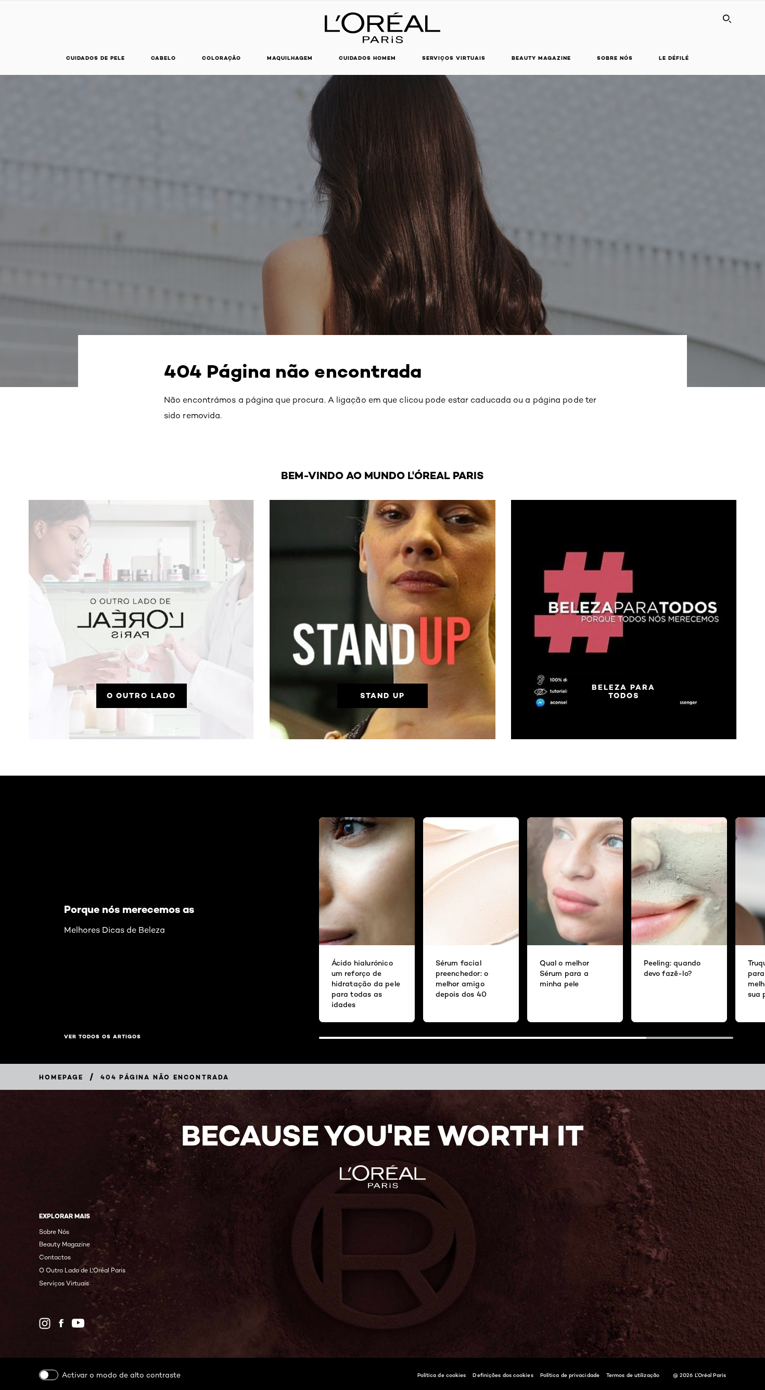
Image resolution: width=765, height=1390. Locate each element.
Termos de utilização (632, 1375)
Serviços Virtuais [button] (454, 58)
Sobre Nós (54, 1231)
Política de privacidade (570, 1375)
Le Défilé (674, 58)
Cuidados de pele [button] (95, 58)
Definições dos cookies (503, 1375)
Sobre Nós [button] (615, 58)
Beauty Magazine (541, 58)
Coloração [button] (221, 58)
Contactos (55, 1257)
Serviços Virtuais (64, 1283)
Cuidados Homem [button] (367, 58)
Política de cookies (441, 1375)
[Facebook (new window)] (61, 1323)
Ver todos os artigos (102, 1037)
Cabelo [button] (163, 58)
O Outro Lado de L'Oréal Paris (82, 1270)
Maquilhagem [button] (290, 58)
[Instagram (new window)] (44, 1323)
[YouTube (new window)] (78, 1323)
